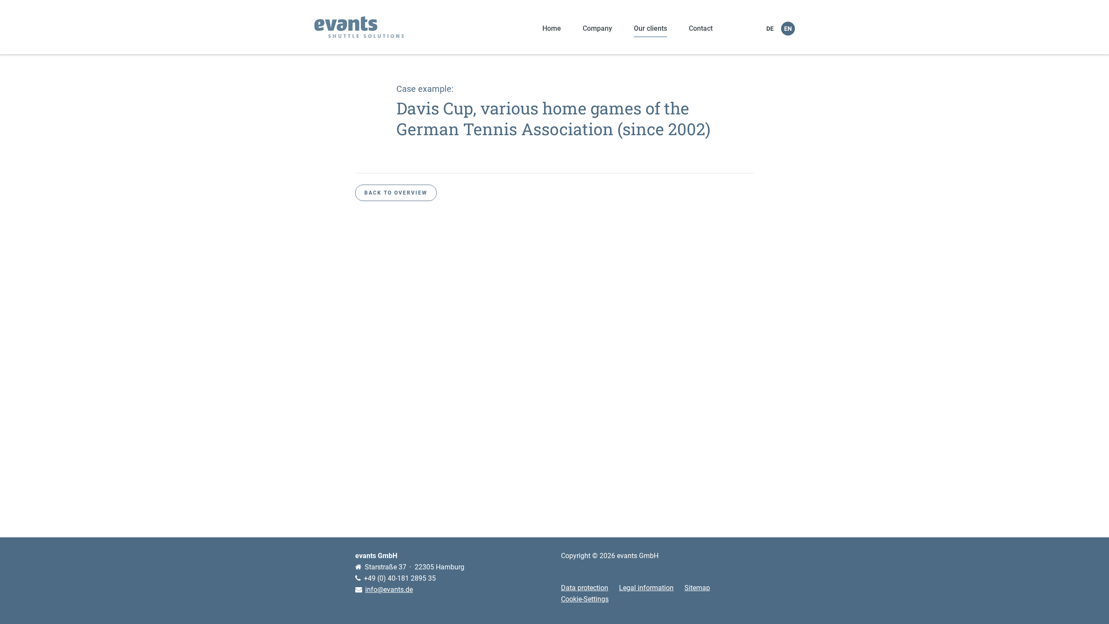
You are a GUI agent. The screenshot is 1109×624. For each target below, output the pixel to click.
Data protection (584, 588)
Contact (701, 28)
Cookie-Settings (585, 599)
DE (770, 28)
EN (788, 28)
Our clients (650, 28)
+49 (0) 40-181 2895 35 (400, 578)
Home (551, 28)
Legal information (646, 588)
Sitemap (697, 588)
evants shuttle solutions (359, 27)
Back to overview (396, 193)
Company (597, 28)
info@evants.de (389, 589)
